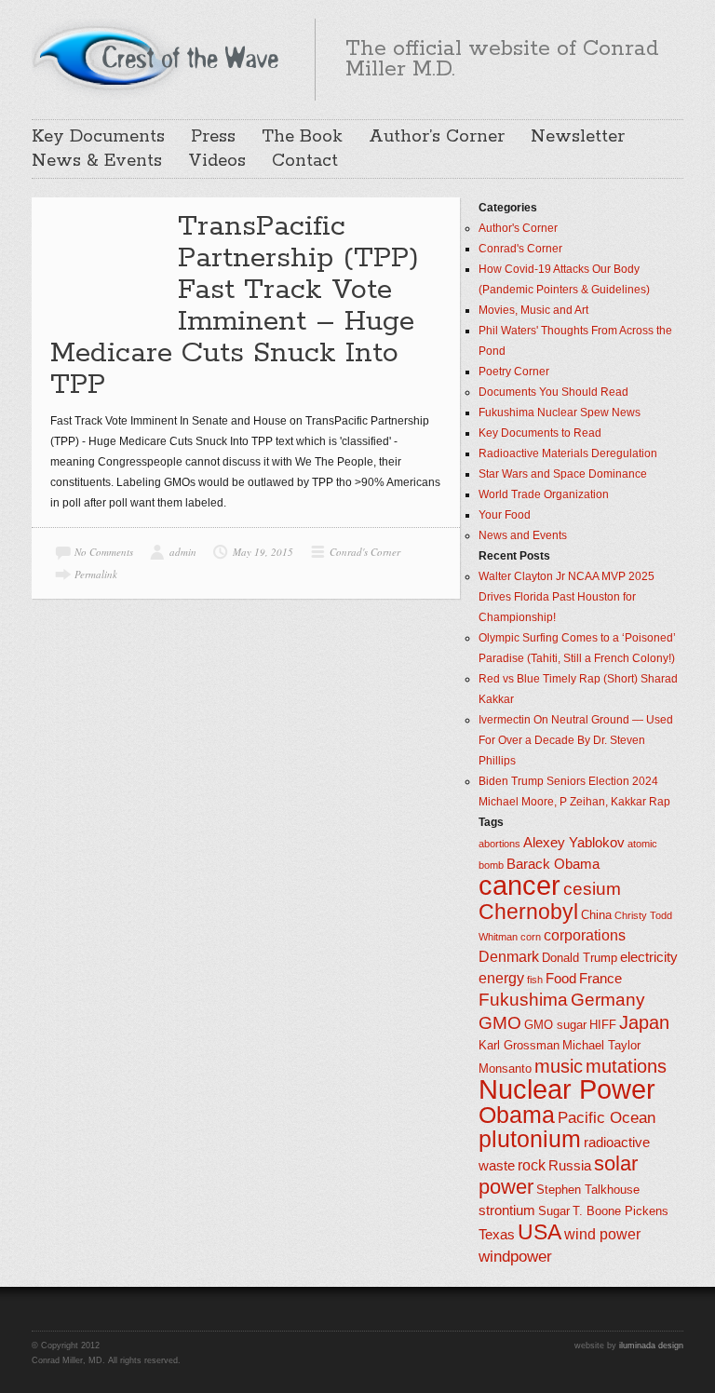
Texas (497, 1234)
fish (535, 979)
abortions (499, 843)
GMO (500, 1023)
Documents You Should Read (553, 392)
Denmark (509, 957)
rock (532, 1165)
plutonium (530, 1139)
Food (561, 978)
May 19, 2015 (263, 552)
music (558, 1066)
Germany (608, 999)
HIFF (602, 1025)
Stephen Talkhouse (588, 1190)
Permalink (95, 574)
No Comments (103, 552)
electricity (649, 957)
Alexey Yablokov (574, 842)
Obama (517, 1115)
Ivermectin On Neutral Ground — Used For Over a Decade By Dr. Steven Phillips (576, 740)
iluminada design (651, 1345)
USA (539, 1232)
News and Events (523, 535)
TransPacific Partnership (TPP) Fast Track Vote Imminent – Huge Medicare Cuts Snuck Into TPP (234, 306)
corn (530, 936)
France (600, 978)
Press (213, 137)
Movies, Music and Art (533, 310)
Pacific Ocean (606, 1117)
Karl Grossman (519, 1045)
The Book (302, 137)
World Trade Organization (544, 494)
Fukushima (523, 999)
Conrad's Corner (365, 552)
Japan (644, 1022)
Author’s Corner (437, 137)
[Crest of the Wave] (158, 57)
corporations (585, 935)
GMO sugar (555, 1025)
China (596, 915)
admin (182, 552)
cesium (592, 889)
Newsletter (578, 137)
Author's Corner (518, 228)
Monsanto (505, 1068)
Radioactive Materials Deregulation (568, 453)
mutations (626, 1066)
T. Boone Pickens (620, 1211)
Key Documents (98, 137)
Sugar (554, 1211)
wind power (602, 1234)
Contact (305, 161)
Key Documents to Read (540, 433)
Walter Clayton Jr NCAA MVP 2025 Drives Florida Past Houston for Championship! (566, 597)
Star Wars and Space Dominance (563, 473)
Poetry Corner (514, 371)
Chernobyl (528, 911)
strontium (507, 1210)
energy (501, 978)
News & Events (97, 161)
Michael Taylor (601, 1045)
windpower (515, 1256)
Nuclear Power (567, 1089)
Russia (569, 1165)
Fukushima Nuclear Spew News (560, 412)
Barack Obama (553, 864)
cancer (519, 885)
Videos (217, 161)
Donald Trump (579, 958)
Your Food (505, 514)
